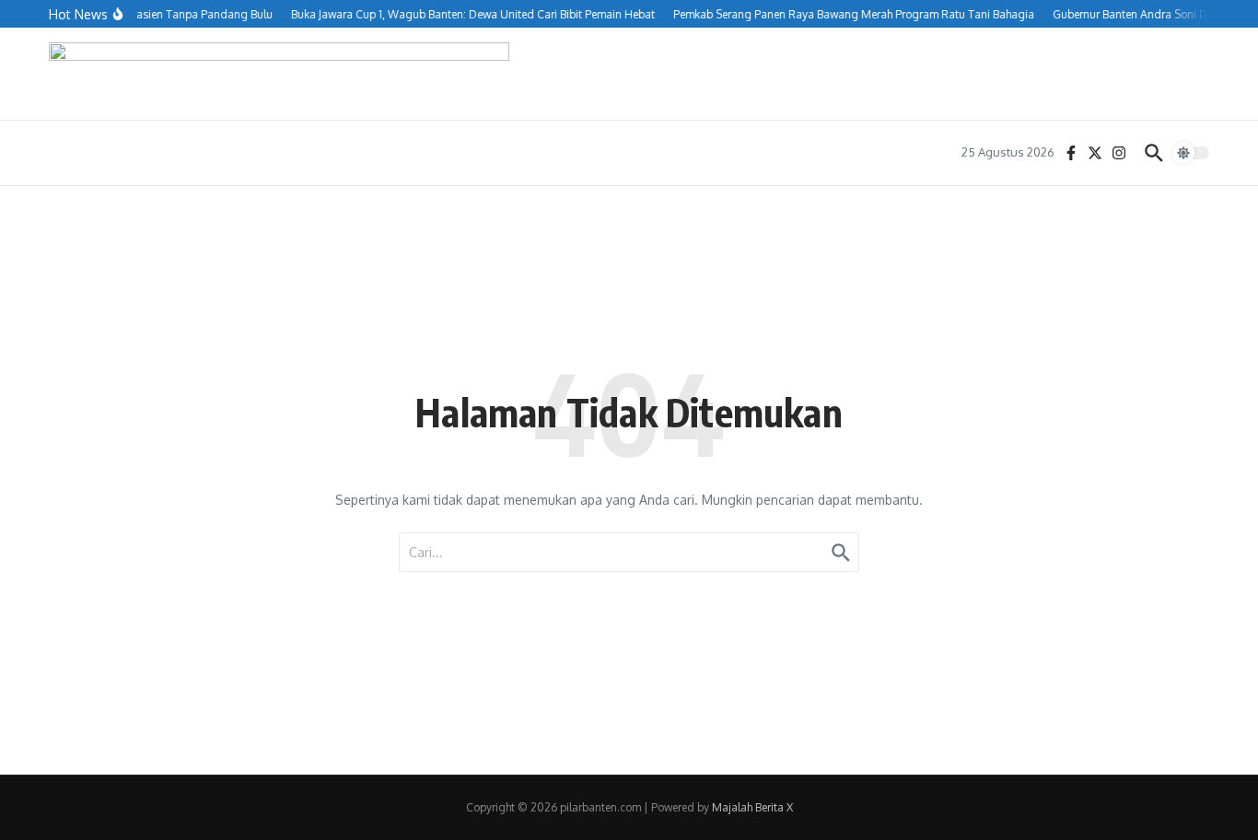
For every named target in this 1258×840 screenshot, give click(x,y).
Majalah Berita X (752, 807)
